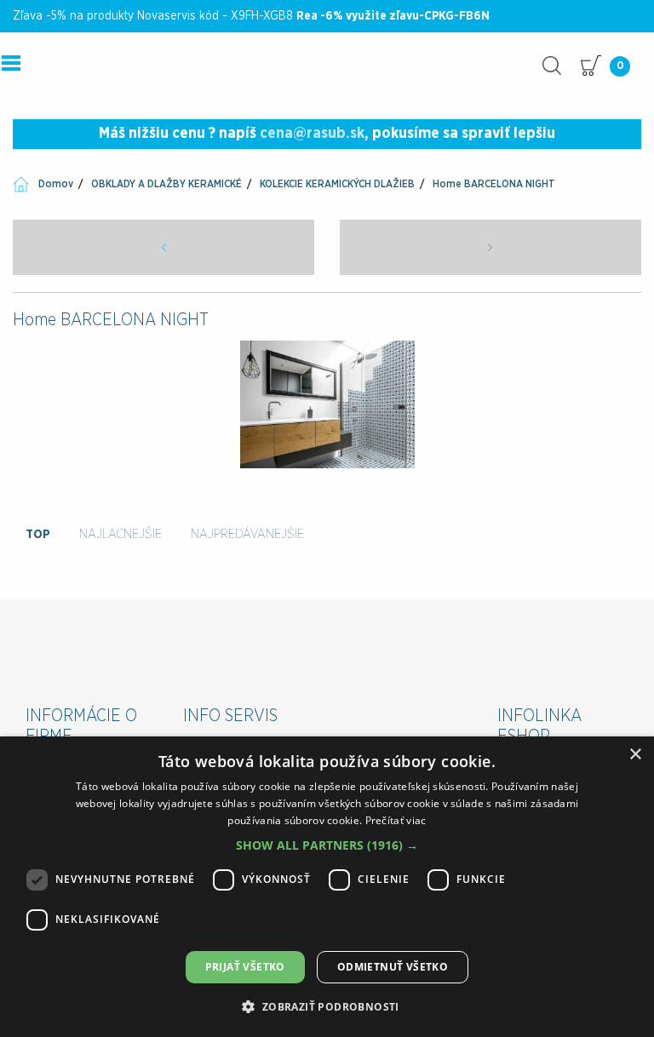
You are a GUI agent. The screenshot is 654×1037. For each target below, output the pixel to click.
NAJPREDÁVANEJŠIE (247, 534)
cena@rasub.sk (312, 133)
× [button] (634, 754)
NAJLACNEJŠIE (120, 534)
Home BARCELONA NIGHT (494, 184)
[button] (327, 845)
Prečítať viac (396, 820)
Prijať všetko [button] (245, 967)
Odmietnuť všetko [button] (392, 967)
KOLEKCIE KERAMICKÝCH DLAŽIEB (337, 184)
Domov (55, 184)
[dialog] (327, 886)
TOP (38, 534)
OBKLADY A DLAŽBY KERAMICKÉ (166, 184)
